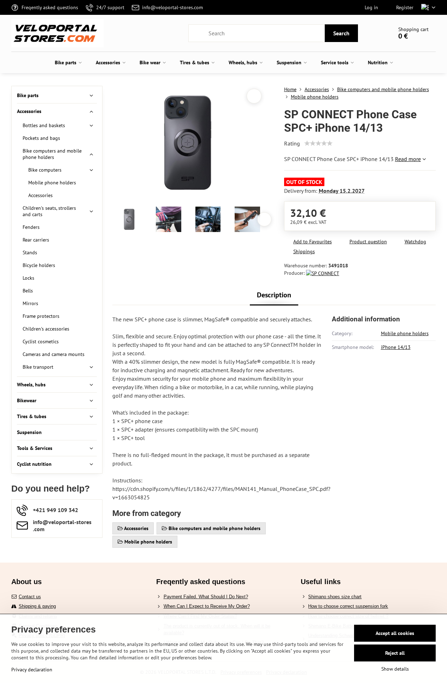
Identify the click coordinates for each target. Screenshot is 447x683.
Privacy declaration (31, 669)
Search (341, 33)
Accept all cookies (395, 633)
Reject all (395, 653)
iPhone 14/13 (396, 347)
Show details (395, 669)
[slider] (318, 143)
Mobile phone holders (405, 333)
